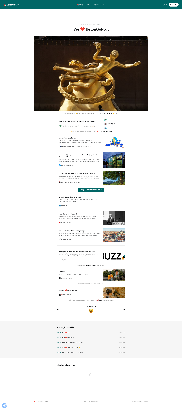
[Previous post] (58, 309)
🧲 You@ (80, 5)
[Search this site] (158, 4)
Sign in (164, 5)
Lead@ (88, 5)
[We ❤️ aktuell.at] (91, 337)
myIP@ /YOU (94, 401)
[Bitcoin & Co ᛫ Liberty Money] (91, 342)
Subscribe (173, 5)
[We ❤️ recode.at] (91, 332)
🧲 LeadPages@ (11, 5)
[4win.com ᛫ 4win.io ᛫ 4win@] (91, 352)
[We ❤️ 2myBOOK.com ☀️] (91, 347)
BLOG (103, 5)
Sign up (86, 401)
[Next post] (124, 309)
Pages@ (95, 5)
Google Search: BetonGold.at (91, 190)
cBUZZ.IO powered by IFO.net (139, 401)
